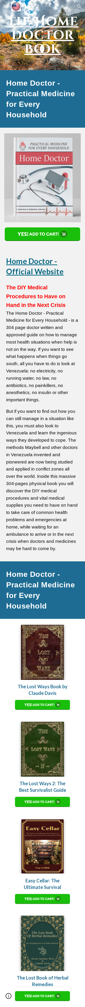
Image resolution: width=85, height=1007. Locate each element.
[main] (42, 35)
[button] (5, 6)
